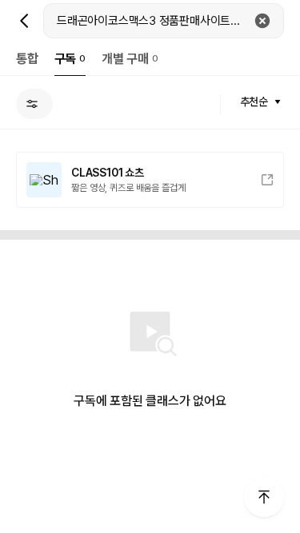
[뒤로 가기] (25, 21)
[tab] (27, 59)
